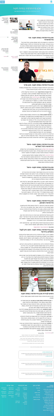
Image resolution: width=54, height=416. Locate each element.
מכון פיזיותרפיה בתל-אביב (46, 361)
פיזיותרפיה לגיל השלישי (47, 149)
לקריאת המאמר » (48, 356)
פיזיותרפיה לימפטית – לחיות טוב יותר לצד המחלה (25, 396)
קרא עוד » (16, 34)
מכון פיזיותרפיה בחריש (47, 352)
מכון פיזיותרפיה (35, 97)
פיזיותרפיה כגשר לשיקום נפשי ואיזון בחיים (4, 69)
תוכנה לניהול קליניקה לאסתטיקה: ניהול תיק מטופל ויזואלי (14, 31)
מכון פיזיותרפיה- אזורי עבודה (31, 11)
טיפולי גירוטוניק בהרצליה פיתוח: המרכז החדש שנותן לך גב (14, 69)
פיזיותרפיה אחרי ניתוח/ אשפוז (41, 227)
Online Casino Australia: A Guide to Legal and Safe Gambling (5, 20)
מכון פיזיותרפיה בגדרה (47, 371)
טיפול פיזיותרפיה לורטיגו (18, 389)
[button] (27, 2)
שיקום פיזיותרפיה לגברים (25, 403)
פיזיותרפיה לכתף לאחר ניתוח (17, 395)
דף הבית (38, 11)
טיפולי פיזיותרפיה (49, 155)
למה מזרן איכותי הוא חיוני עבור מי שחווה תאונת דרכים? (4, 50)
